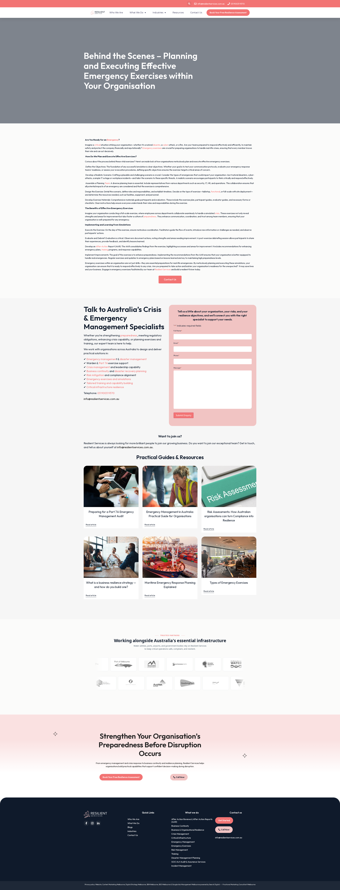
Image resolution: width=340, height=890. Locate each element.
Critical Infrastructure (181, 837)
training (104, 249)
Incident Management (181, 865)
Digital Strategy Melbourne (136, 884)
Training (174, 853)
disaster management (133, 359)
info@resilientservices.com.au (101, 399)
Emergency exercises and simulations (108, 379)
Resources (178, 12)
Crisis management (98, 367)
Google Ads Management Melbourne (186, 884)
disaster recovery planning (130, 371)
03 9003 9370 (105, 393)
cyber (165, 144)
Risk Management (179, 849)
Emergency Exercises (181, 845)
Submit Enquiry (183, 415)
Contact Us (196, 12)
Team (107, 183)
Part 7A (103, 363)
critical (97, 144)
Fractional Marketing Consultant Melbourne (239, 884)
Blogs (130, 827)
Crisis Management (180, 833)
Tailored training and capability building (109, 383)
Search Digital (214, 884)
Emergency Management (183, 841)
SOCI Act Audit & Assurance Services (188, 861)
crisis (217, 213)
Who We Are (116, 12)
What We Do (136, 12)
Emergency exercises (152, 148)
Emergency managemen (101, 359)
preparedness (150, 216)
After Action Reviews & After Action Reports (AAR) (191, 820)
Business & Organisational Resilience (187, 830)
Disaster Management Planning (185, 857)
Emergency (112, 139)
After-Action (102, 246)
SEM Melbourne (152, 884)
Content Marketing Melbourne (113, 884)
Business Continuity (180, 826)
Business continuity (97, 371)
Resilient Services (163, 269)
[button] (189, 4)
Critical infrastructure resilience (105, 387)
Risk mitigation (95, 375)
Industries (158, 12)
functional (215, 191)
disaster (156, 144)
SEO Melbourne (164, 884)
